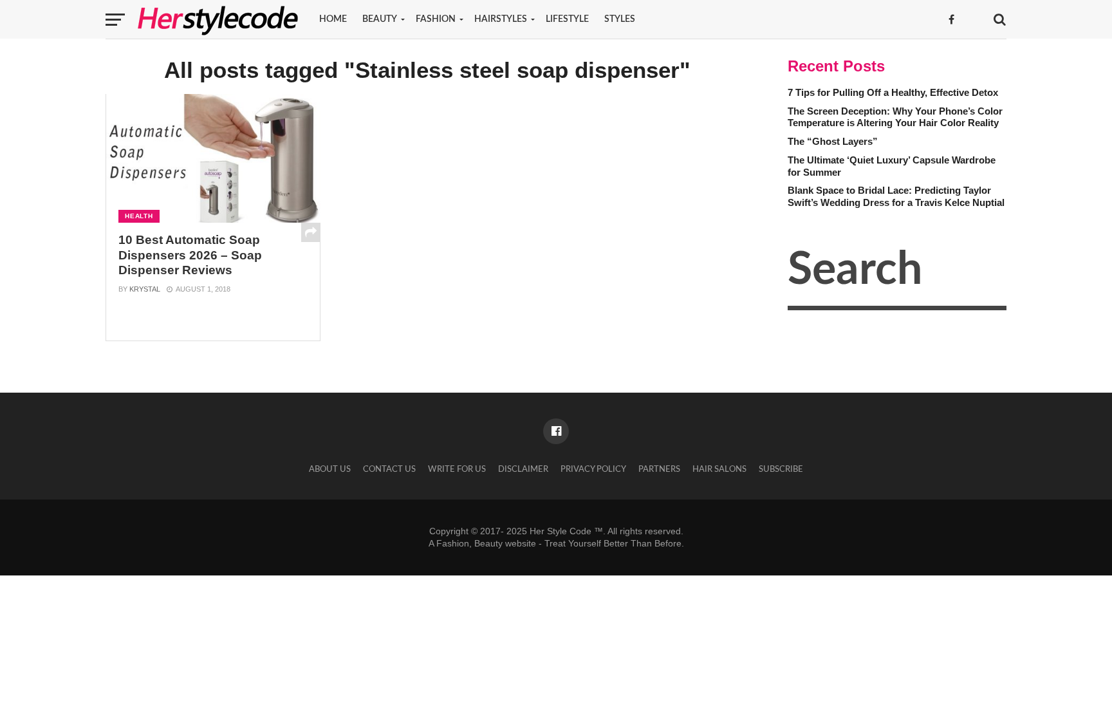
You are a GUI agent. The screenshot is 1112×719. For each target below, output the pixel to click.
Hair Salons (719, 469)
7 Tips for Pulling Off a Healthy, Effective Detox (893, 92)
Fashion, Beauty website (486, 543)
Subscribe (781, 469)
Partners (659, 469)
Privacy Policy (593, 469)
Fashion (436, 19)
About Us (330, 469)
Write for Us (457, 469)
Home (333, 19)
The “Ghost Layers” (833, 141)
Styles (619, 19)
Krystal (144, 289)
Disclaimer (523, 469)
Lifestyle (567, 19)
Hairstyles (500, 19)
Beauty (379, 19)
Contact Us (389, 469)
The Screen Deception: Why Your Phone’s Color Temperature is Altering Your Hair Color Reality (895, 117)
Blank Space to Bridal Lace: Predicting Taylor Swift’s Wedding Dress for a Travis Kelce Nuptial (896, 196)
